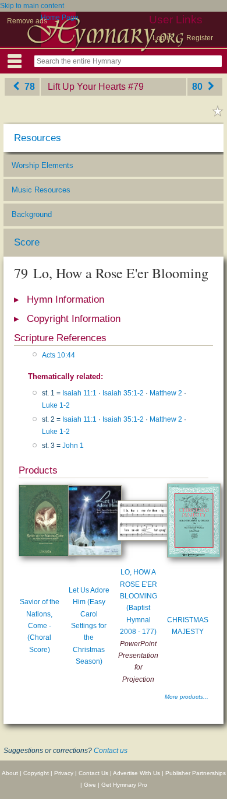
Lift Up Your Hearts (87, 87)
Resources (37, 137)
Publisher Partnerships (195, 773)
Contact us (110, 751)
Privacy (63, 773)
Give (90, 785)
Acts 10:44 (58, 355)
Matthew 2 (166, 393)
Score (27, 242)
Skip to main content (32, 6)
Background (32, 214)
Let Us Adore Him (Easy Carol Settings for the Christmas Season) (89, 625)
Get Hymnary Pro (124, 785)
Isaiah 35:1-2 (123, 393)
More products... (186, 696)
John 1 (73, 445)
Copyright (36, 773)
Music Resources (41, 189)
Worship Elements (42, 165)
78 (28, 87)
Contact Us (93, 773)
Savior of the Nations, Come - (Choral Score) (39, 626)
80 (198, 87)
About (10, 773)
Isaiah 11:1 (79, 393)
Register (199, 38)
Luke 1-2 (56, 405)
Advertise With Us (136, 773)
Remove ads (27, 21)
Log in (162, 38)
